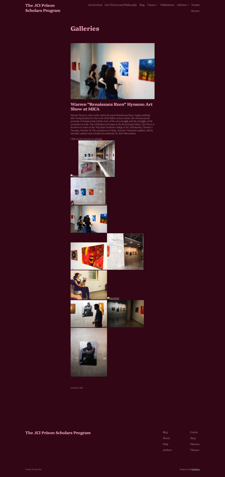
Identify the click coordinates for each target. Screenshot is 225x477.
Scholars (182, 4)
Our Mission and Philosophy (121, 4)
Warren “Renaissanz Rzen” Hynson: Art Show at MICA (111, 106)
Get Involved (95, 4)
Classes (151, 4)
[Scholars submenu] (188, 4)
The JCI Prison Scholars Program (42, 7)
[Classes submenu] (157, 4)
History (195, 10)
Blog (142, 4)
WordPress (195, 469)
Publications (167, 4)
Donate (195, 4)
